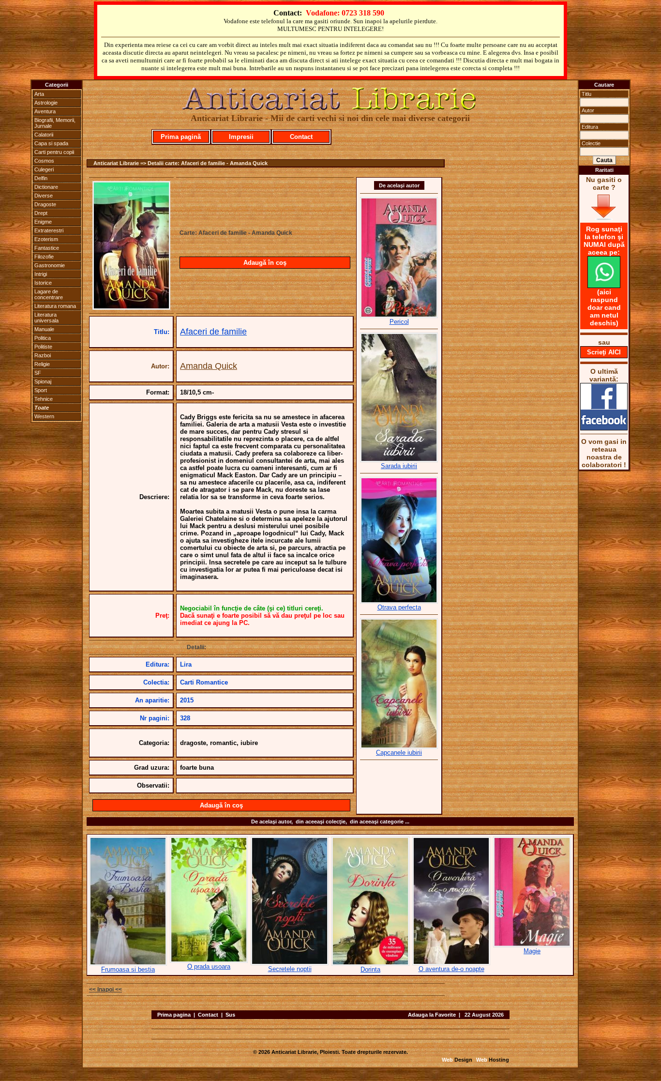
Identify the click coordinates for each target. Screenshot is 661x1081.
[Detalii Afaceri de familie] (131, 307)
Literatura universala (46, 317)
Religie (42, 364)
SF (37, 373)
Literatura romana (55, 306)
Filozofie (44, 256)
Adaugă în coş (264, 262)
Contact (301, 136)
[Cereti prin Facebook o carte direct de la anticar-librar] (604, 428)
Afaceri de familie (213, 331)
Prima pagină (181, 136)
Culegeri (44, 169)
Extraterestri (48, 230)
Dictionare (46, 187)
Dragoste (45, 204)
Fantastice (46, 248)
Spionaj (42, 381)
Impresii (241, 136)
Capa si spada (51, 143)
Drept (40, 213)
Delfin (40, 178)
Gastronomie (49, 265)
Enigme (43, 222)
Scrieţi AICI (604, 352)
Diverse (43, 195)
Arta (39, 94)
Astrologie (46, 103)
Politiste (43, 347)
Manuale (44, 329)
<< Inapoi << (105, 989)
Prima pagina (174, 1015)
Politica (42, 338)
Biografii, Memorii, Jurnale (54, 123)
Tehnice (43, 399)
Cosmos (44, 161)
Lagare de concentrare (48, 294)
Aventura (45, 111)
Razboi (42, 355)
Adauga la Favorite (432, 1015)
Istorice (43, 283)
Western (44, 416)
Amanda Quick (208, 366)
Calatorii (43, 134)
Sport (40, 390)
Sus (230, 1015)
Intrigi (40, 274)
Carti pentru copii (54, 152)
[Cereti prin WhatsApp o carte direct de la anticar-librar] (603, 285)
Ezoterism (46, 239)
